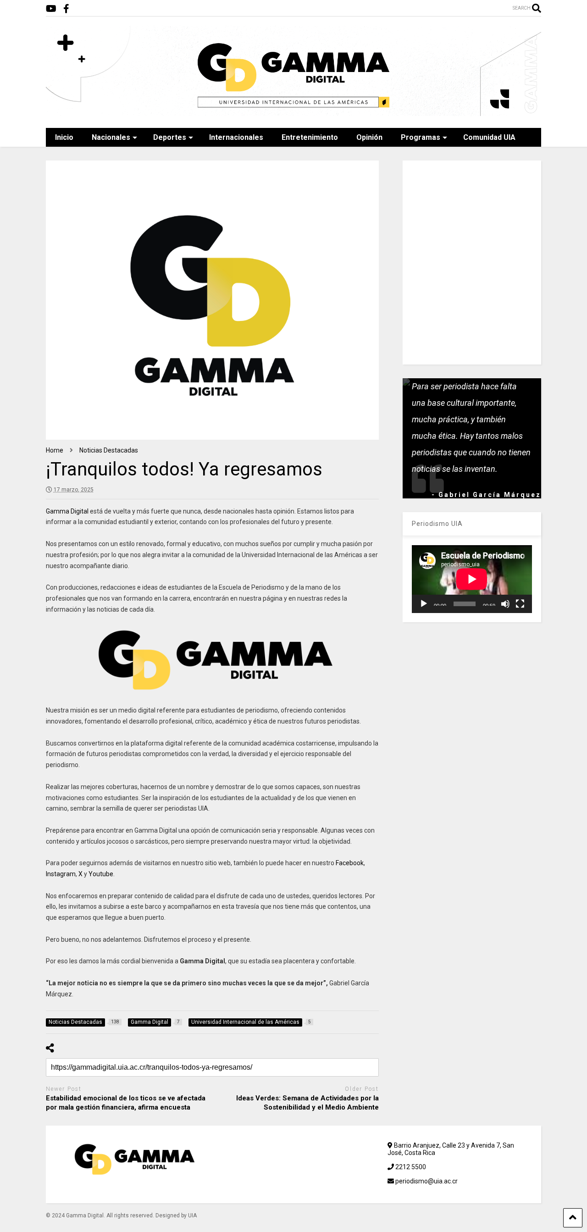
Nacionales (111, 137)
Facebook (350, 863)
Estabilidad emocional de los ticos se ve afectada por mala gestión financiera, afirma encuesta (125, 1102)
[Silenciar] (505, 603)
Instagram (61, 874)
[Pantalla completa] (520, 603)
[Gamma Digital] (293, 112)
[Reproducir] (423, 603)
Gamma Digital (67, 511)
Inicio (64, 137)
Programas (420, 137)
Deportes (169, 137)
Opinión (369, 137)
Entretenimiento (310, 137)
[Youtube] (51, 9)
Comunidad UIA (489, 137)
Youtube (101, 874)
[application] (472, 579)
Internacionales (236, 137)
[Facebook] (66, 9)
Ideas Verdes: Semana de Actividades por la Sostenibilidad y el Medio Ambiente (307, 1102)
